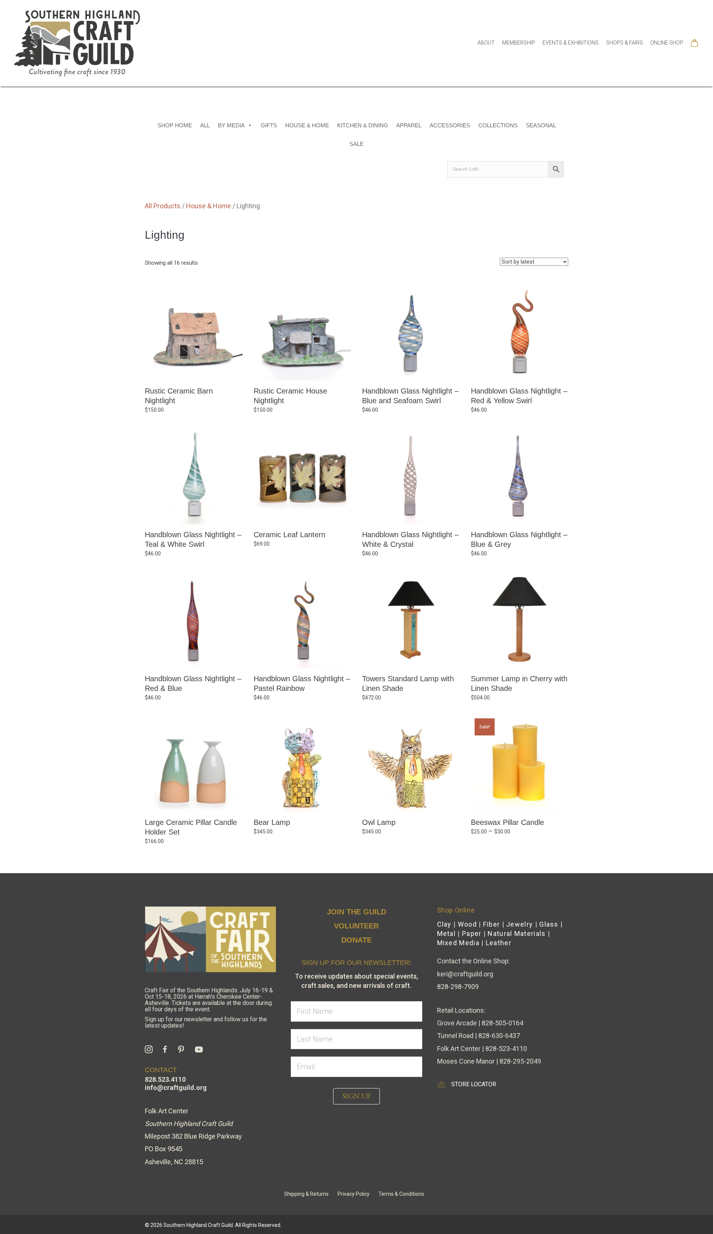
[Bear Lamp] (302, 763)
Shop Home (174, 125)
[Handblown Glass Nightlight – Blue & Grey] (520, 475)
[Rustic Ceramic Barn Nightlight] (193, 331)
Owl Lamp (378, 822)
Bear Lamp (272, 822)
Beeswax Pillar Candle (507, 822)
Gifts (269, 125)
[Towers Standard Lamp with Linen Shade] (411, 619)
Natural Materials (517, 933)
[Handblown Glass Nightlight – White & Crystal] (411, 475)
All (205, 125)
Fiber (491, 924)
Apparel (408, 125)
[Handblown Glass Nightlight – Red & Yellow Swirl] (520, 331)
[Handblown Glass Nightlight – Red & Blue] (193, 619)
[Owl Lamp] (411, 763)
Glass (549, 924)
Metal (446, 933)
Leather (498, 943)
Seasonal (541, 125)
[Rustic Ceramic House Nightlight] (302, 331)
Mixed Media (458, 943)
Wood (467, 924)
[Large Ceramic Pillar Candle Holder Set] (193, 763)
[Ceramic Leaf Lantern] (302, 475)
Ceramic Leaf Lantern (289, 535)
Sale (356, 144)
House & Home (307, 125)
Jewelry (519, 924)
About (486, 43)
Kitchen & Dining (362, 125)
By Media (231, 125)
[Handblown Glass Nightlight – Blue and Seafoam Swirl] (411, 331)
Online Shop (666, 43)
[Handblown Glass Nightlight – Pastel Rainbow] (302, 619)
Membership (518, 43)
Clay (444, 924)
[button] (356, 1096)
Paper (472, 933)
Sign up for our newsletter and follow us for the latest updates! (206, 1022)
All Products (162, 206)
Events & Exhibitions (571, 43)
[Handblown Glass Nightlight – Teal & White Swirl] (193, 475)
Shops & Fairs (624, 43)
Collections (498, 125)
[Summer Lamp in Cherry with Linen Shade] (520, 619)
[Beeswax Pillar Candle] (520, 763)
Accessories (450, 125)
